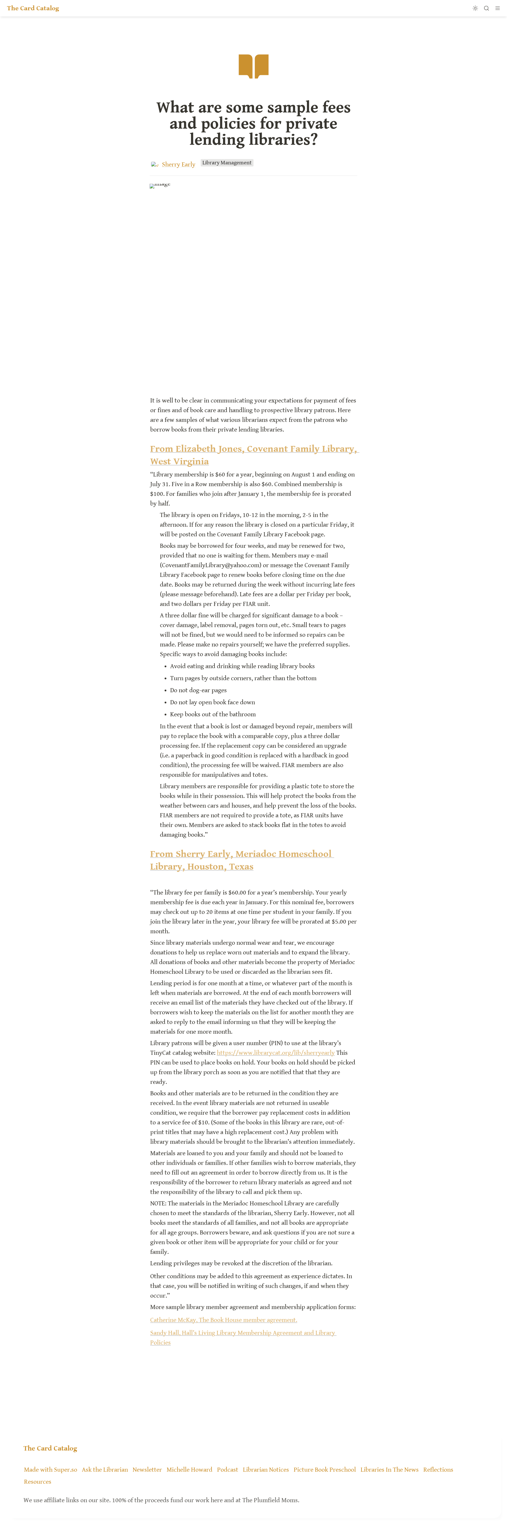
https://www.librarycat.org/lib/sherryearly (276, 1053)
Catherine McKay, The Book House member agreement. (223, 1320)
